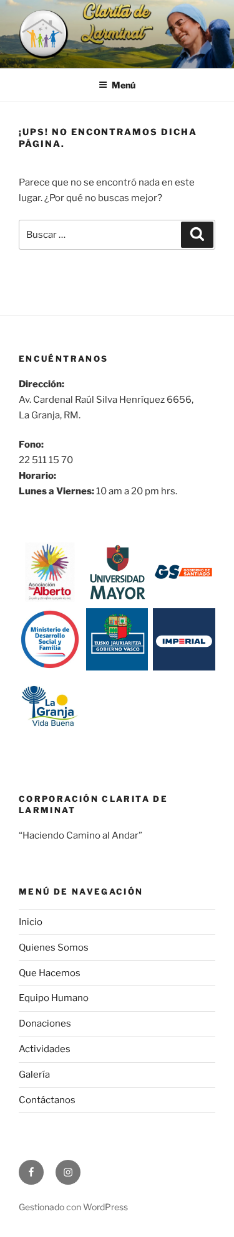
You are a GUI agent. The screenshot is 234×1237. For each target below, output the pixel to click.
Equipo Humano (54, 998)
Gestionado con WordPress (73, 1207)
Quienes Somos (54, 947)
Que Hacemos (49, 973)
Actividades (45, 1049)
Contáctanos (47, 1100)
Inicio (30, 922)
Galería (34, 1074)
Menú (123, 85)
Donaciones (45, 1023)
